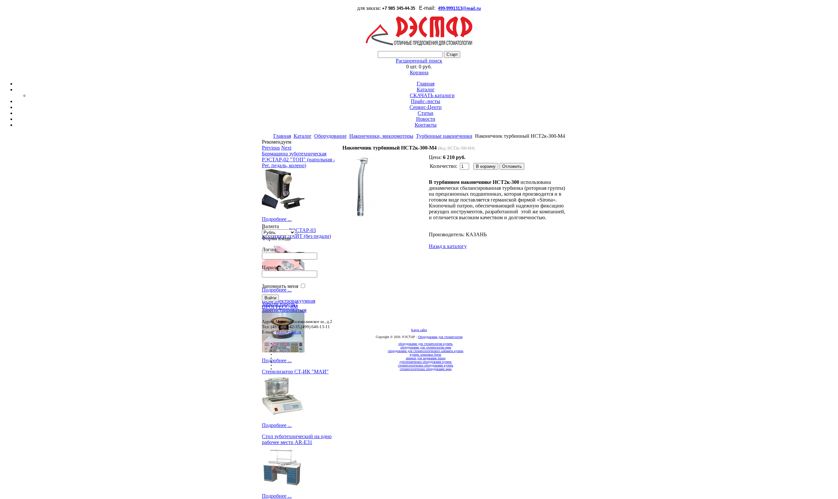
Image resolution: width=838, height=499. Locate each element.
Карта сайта (419, 330)
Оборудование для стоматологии (440, 337)
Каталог (426, 89)
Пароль (270, 267)
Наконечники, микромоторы (381, 136)
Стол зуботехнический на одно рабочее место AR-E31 (297, 439)
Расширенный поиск (419, 60)
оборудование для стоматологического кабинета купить (426, 351)
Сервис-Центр (426, 107)
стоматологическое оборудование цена (425, 369)
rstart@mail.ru (288, 332)
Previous (271, 148)
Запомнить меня (280, 286)
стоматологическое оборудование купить (425, 365)
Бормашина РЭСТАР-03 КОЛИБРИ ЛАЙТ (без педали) (296, 233)
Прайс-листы (425, 101)
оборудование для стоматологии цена (425, 347)
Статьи (425, 113)
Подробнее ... (277, 219)
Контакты (426, 125)
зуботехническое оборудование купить (425, 362)
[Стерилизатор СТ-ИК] (301, 396)
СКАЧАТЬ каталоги (432, 95)
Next (286, 148)
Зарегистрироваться (284, 310)
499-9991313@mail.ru (459, 8)
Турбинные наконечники (444, 136)
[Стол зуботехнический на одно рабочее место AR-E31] (301, 466)
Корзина (419, 72)
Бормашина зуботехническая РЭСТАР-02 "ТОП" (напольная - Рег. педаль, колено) (298, 159)
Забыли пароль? (280, 304)
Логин (269, 249)
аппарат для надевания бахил (426, 358)
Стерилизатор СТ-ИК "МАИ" (295, 371)
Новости (425, 119)
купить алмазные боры (425, 354)
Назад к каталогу (448, 246)
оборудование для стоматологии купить (425, 344)
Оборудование (330, 136)
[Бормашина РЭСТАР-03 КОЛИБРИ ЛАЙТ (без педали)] (301, 260)
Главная (425, 83)
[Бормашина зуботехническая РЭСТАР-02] (301, 190)
